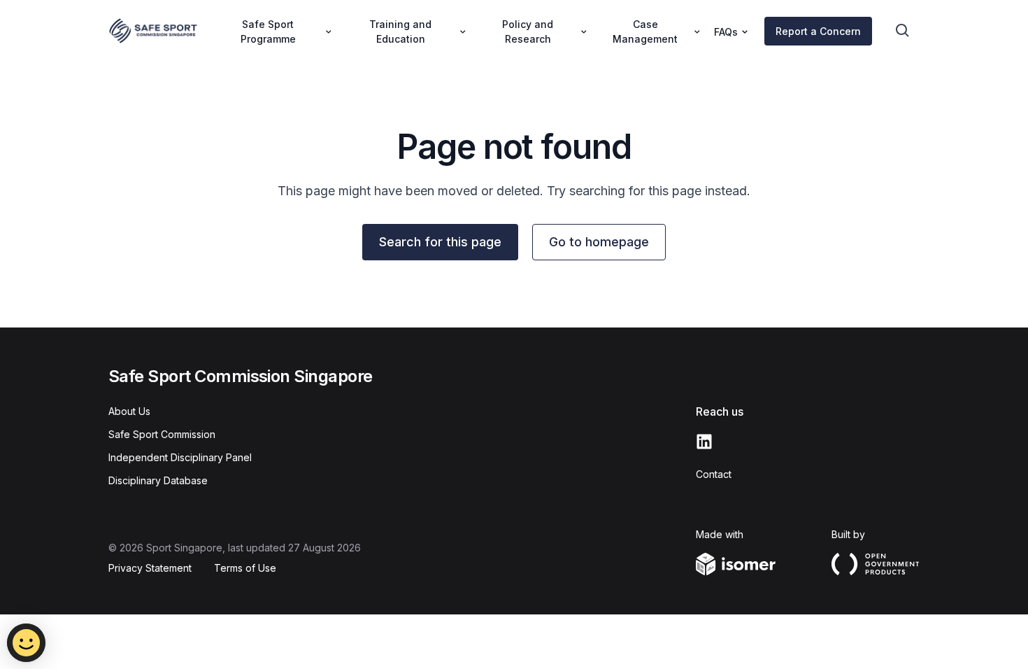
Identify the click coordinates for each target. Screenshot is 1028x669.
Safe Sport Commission (161, 434)
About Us (129, 411)
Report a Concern (818, 31)
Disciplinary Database (158, 480)
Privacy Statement (150, 568)
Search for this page (440, 241)
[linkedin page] (704, 441)
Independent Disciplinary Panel (180, 457)
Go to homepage (599, 241)
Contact (713, 474)
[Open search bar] (903, 31)
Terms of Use (245, 568)
